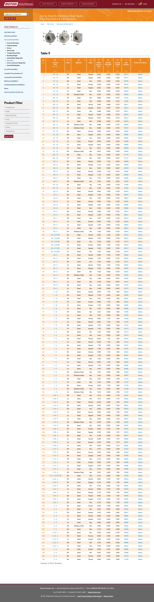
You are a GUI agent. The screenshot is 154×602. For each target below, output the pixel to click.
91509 (126, 322)
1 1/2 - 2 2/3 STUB (55, 476)
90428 (126, 151)
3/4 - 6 (55, 211)
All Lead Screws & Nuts (10, 36)
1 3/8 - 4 (55, 429)
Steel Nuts (10, 60)
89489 (126, 466)
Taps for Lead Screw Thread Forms (13, 92)
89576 (126, 432)
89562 (126, 409)
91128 (126, 385)
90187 (126, 425)
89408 (126, 161)
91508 (126, 318)
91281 (126, 188)
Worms (6, 88)
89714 (126, 78)
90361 (126, 282)
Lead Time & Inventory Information (90, 596)
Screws (9, 48)
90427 (126, 128)
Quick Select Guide (9, 32)
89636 (126, 272)
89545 (126, 482)
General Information (13, 43)
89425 (126, 455)
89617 (126, 118)
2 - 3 (55, 529)
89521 (126, 215)
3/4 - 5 (55, 255)
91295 (126, 101)
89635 (126, 268)
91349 (126, 392)
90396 (126, 536)
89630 (126, 258)
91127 (126, 382)
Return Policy (108, 596)
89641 (126, 298)
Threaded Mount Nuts (13, 53)
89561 (126, 405)
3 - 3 (55, 556)
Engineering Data (12, 45)
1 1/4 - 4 (55, 425)
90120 (126, 338)
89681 (126, 201)
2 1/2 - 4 (55, 542)
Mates (140, 74)
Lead (7, 119)
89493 (126, 171)
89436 (126, 509)
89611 (126, 104)
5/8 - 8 (55, 161)
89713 (126, 74)
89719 (126, 88)
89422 (126, 359)
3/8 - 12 (55, 104)
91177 (126, 158)
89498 (126, 141)
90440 (126, 472)
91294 (126, 98)
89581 (126, 442)
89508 (126, 522)
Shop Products (48, 4)
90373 (126, 546)
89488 (126, 462)
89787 (126, 502)
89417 (126, 248)
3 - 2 (55, 559)
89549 (126, 489)
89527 (126, 228)
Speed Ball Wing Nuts (13, 65)
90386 (126, 549)
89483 (126, 362)
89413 (126, 238)
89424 (126, 452)
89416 (126, 245)
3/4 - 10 (55, 185)
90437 (126, 375)
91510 (126, 325)
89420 (126, 352)
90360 (126, 278)
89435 (126, 506)
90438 (126, 422)
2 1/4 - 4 (55, 532)
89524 (126, 221)
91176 (126, 155)
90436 (126, 372)
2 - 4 (55, 506)
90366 (126, 529)
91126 (126, 379)
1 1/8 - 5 (55, 395)
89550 (126, 492)
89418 (126, 251)
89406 (126, 138)
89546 (126, 486)
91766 (126, 559)
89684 (126, 208)
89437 (126, 512)
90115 (126, 335)
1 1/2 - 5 (55, 449)
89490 (126, 469)
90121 (126, 342)
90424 (126, 94)
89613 (126, 111)
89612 (126, 108)
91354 (126, 476)
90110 (126, 556)
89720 (126, 91)
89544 (126, 479)
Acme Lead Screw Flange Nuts (16, 63)
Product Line (10, 107)
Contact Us (116, 4)
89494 (126, 175)
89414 (126, 241)
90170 (126, 285)
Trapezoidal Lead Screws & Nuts (13, 77)
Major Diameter (11, 115)
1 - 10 (55, 292)
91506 (126, 312)
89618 (126, 121)
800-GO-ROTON (139, 11)
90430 (126, 181)
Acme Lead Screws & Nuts (11, 39)
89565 (126, 412)
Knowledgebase (88, 4)
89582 (126, 445)
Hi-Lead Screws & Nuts (11, 69)
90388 (126, 552)
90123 (126, 349)
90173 (126, 288)
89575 (126, 429)
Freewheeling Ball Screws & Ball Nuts (14, 85)
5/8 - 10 (55, 155)
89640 (126, 295)
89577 (126, 435)
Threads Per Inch (11, 123)
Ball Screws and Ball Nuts (11, 81)
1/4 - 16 (55, 74)
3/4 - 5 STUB (55, 235)
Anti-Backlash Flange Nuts (15, 58)
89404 (126, 131)
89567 (126, 419)
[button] (28, 14)
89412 (126, 235)
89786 (126, 499)
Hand (7, 111)
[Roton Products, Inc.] (19, 4)
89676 (126, 191)
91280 (126, 185)
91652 (126, 449)
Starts (8, 127)
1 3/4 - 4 (55, 479)
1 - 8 (55, 312)
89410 (126, 168)
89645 (126, 305)
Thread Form (10, 131)
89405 (126, 134)
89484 (126, 365)
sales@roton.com (94, 592)
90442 (126, 526)
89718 (126, 84)
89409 (126, 165)
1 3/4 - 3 (55, 496)
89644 (126, 302)
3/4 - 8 (55, 191)
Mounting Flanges (12, 55)
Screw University (68, 4)
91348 (126, 389)
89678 (126, 195)
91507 (126, 315)
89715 (126, 81)
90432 (126, 275)
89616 (126, 114)
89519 (126, 211)
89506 (126, 516)
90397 (126, 539)
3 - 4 (55, 549)
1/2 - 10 (55, 131)
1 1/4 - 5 (55, 402)
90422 (126, 395)
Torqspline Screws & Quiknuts (13, 73)
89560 (126, 402)
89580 (126, 439)
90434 (126, 231)
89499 (126, 145)
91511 (126, 328)
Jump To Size (9, 18)
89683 (126, 205)
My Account (130, 4)
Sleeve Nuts (10, 50)
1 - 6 (55, 332)
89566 (126, 415)
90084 (126, 542)
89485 (126, 369)
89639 (126, 292)
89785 (126, 496)
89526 (126, 225)
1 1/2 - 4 (55, 452)
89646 (126, 308)
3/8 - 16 (55, 98)
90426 (126, 124)
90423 (126, 399)
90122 (126, 345)
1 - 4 (55, 379)
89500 (126, 148)
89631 (126, 262)
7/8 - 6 (55, 278)
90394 (126, 532)
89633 (126, 265)
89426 (126, 459)
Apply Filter (8, 136)
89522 (126, 218)
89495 (126, 178)
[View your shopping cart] (139, 4)
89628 (126, 255)
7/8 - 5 (55, 285)
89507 (126, 519)
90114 (126, 332)
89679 (126, 198)
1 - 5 (55, 352)
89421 (126, 355)
